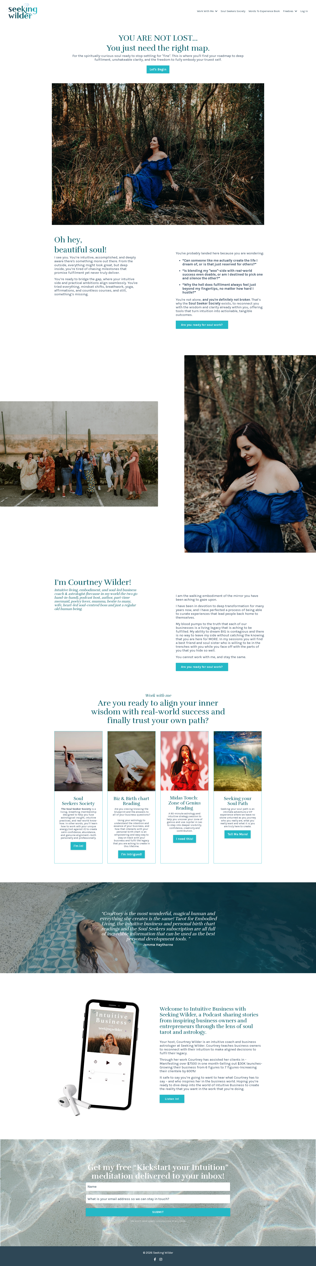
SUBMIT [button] (158, 1212)
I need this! (184, 839)
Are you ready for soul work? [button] (202, 325)
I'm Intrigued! (131, 854)
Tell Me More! (237, 834)
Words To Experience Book (264, 11)
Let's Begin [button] (158, 69)
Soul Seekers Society (233, 11)
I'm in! (78, 846)
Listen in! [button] (172, 1099)
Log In (304, 11)
